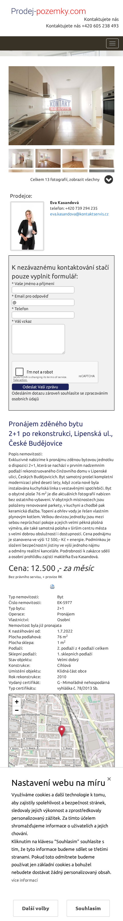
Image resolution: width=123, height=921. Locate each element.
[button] (61, 731)
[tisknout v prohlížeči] (52, 586)
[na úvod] (47, 10)
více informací (24, 880)
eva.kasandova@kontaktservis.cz (79, 214)
